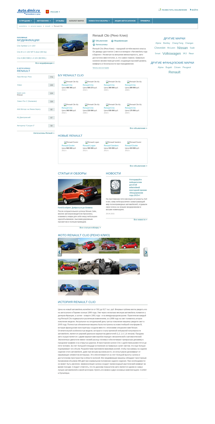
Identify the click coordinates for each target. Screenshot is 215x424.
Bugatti (169, 67)
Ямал (191, 53)
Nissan (182, 48)
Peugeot (187, 67)
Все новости (139, 220)
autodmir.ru (23, 26)
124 (51, 93)
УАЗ (185, 53)
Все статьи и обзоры (89, 228)
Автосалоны (102, 44)
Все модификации (44, 63)
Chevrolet (159, 47)
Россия (54, 12)
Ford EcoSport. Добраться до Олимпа (75, 208)
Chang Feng (177, 43)
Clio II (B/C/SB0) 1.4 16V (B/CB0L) (31, 58)
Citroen (177, 67)
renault (47, 26)
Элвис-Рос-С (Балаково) (27, 101)
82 (51, 109)
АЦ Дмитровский (23, 117)
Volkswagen (171, 53)
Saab (192, 48)
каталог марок (36, 26)
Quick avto (21, 93)
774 (51, 77)
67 (51, 118)
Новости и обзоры (99, 21)
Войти (195, 10)
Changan (189, 43)
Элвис (19, 85)
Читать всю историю (101, 68)
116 (51, 101)
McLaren (171, 48)
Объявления (102, 41)
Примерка (145, 21)
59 (51, 126)
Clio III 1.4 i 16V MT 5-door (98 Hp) (32, 52)
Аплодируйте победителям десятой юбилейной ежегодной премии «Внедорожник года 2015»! (138, 188)
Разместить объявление (174, 10)
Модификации (120, 41)
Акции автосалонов (125, 21)
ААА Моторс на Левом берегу (29, 109)
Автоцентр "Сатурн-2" (25, 126)
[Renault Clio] (68, 253)
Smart (157, 53)
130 (51, 85)
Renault (174, 72)
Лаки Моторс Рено (24, 77)
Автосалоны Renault (43, 133)
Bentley (166, 43)
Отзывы (60, 21)
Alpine (158, 43)
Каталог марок (76, 21)
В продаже (25, 21)
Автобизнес (44, 21)
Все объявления (137, 128)
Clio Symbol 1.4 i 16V (26, 46)
